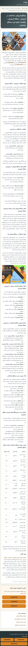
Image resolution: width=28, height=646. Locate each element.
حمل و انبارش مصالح (21, 621)
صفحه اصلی (24, 8)
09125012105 (20, 64)
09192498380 (10, 62)
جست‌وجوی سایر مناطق (20, 625)
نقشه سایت (24, 636)
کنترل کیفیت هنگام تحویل (20, 618)
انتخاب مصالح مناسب (21, 615)
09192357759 (23, 62)
